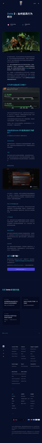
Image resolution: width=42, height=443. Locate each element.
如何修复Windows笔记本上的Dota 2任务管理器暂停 (11, 302)
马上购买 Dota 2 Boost (20, 269)
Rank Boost (23, 349)
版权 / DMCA (23, 403)
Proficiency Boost (15, 381)
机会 (12, 403)
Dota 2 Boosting (24, 366)
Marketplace (23, 374)
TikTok (31, 398)
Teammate (23, 358)
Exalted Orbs (23, 381)
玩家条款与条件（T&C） (25, 398)
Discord (31, 405)
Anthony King (13, 24)
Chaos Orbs (23, 376)
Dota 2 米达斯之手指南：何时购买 (31, 302)
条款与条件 (23, 396)
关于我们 (13, 396)
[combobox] (18, 420)
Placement (14, 351)
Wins (22, 353)
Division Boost (33, 349)
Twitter (31, 408)
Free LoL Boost (33, 361)
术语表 (13, 401)
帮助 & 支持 (14, 408)
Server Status (14, 356)
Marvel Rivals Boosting (16, 374)
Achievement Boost (16, 383)
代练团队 (13, 405)
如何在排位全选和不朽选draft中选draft (10, 316)
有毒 (33, 197)
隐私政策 (22, 401)
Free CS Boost (15, 353)
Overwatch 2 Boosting (34, 366)
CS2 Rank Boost (15, 349)
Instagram (32, 401)
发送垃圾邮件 (16, 235)
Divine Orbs (23, 378)
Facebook (32, 403)
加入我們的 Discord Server (18, 265)
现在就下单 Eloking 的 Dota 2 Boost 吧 (23, 260)
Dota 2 (6, 333)
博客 (3, 333)
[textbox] (18, 420)
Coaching (23, 356)
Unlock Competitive (16, 378)
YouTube (32, 396)
